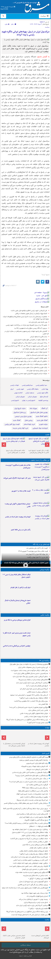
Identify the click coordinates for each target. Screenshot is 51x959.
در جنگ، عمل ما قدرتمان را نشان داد (37, 778)
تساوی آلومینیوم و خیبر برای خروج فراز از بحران (33, 881)
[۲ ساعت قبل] (37, 928)
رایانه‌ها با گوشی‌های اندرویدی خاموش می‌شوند (33, 760)
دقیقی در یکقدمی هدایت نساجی (38, 842)
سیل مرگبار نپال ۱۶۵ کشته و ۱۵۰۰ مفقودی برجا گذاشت (31, 701)
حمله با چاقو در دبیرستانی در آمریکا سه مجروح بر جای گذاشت (29, 838)
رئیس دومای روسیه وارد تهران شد (36, 370)
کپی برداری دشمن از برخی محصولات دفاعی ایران (33, 667)
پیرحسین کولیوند (43, 400)
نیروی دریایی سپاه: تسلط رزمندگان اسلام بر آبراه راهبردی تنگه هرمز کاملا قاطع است (26, 809)
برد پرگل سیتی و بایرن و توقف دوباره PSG (35, 788)
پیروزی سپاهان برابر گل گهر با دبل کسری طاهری (33, 884)
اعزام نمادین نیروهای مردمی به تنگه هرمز (17, 620)
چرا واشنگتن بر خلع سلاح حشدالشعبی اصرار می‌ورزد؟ (31, 775)
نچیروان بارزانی (20, 396)
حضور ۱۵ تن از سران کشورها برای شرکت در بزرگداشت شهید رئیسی (26, 325)
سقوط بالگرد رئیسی (32, 389)
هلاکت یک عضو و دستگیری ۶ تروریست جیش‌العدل (17, 466)
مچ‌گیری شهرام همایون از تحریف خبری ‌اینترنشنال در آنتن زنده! (28, 707)
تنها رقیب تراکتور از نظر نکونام (20, 587)
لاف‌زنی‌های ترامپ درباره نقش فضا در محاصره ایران (32, 814)
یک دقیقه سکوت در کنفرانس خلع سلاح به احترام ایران (30, 340)
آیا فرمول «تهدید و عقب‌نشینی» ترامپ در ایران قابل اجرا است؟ (28, 782)
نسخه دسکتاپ (25, 945)
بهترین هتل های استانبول (39, 412)
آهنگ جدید (16, 420)
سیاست (43, 16)
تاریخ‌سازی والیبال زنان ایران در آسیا (37, 686)
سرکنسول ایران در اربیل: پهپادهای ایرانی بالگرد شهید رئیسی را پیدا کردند (25, 33)
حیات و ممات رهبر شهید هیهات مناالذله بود (34, 893)
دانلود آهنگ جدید (42, 416)
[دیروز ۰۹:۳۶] (40, 533)
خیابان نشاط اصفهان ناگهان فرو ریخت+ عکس (17, 505)
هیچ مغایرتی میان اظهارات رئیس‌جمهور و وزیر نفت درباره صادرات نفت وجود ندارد (26, 889)
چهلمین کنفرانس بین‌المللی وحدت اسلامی (16, 645)
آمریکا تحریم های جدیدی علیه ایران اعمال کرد (34, 689)
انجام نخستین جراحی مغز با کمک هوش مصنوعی (14, 936)
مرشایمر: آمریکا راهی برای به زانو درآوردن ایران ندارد (32, 683)
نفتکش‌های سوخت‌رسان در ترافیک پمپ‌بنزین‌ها (33, 679)
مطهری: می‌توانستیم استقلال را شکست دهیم (34, 797)
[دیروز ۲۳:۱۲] (40, 578)
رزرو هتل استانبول (20, 412)
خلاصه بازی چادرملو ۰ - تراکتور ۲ (38, 908)
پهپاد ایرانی (45, 389)
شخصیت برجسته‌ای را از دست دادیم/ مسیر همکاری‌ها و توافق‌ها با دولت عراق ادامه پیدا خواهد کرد (26, 317)
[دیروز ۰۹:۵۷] (13, 736)
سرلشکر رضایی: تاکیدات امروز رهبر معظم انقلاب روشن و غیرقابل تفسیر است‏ (27, 804)
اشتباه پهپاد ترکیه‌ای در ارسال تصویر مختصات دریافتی (31, 313)
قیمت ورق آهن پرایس (12, 424)
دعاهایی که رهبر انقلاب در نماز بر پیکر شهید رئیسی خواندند (29, 361)
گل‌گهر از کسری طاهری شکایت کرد (37, 785)
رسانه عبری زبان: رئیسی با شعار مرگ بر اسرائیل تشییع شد (29, 343)
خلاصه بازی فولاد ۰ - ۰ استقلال (38, 826)
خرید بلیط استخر (29, 424)
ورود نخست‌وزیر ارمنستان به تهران (36, 355)
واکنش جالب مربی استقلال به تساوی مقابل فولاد (33, 791)
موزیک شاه (33, 408)
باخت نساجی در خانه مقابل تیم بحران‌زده (35, 875)
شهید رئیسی (20, 389)
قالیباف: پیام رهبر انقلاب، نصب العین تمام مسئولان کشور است (28, 866)
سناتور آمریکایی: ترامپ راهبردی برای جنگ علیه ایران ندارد (30, 676)
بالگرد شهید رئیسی (42, 393)
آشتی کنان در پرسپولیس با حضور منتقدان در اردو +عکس (30, 860)
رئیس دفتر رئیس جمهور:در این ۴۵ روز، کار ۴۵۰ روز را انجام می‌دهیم (26, 346)
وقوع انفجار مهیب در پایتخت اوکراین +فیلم (35, 835)
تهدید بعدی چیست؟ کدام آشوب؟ (37, 722)
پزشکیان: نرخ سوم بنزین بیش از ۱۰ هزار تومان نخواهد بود (30, 829)
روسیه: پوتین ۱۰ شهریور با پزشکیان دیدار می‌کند (33, 899)
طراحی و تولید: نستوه (25, 956)
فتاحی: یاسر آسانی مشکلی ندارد (38, 710)
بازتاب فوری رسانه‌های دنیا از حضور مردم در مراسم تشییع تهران (28, 367)
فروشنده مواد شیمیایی (40, 428)
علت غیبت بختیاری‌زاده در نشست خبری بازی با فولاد (32, 794)
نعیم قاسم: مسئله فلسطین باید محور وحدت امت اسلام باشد (29, 857)
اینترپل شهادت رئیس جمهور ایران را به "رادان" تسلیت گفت (29, 352)
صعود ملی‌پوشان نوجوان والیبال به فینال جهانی (17, 601)
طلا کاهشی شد (43, 704)
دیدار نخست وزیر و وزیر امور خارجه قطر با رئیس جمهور (16, 634)
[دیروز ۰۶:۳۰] (13, 928)
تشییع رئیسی (15, 400)
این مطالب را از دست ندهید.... (39, 460)
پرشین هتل (28, 420)
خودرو (47, 434)
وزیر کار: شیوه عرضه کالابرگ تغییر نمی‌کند (16, 478)
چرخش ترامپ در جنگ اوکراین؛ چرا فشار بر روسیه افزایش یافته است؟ (26, 823)
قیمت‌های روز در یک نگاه (41, 544)
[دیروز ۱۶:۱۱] (40, 495)
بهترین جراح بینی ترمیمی (23, 416)
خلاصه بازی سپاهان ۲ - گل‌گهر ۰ (38, 878)
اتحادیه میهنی (18, 393)
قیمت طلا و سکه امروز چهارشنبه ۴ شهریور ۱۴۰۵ (33, 551)
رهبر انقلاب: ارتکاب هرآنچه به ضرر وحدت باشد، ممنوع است (29, 670)
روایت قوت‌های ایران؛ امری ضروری (37, 763)
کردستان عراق (44, 396)
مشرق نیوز (32, 6)
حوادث (47, 727)
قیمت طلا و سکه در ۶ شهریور (20, 491)
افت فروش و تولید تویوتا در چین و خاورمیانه (34, 766)
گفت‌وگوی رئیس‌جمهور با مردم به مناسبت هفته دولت (31, 872)
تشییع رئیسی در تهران (28, 400)
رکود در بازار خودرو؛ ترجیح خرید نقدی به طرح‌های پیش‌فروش (38, 451)
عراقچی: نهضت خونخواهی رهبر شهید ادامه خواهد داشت (30, 863)
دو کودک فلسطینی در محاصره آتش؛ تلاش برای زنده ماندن (30, 772)
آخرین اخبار (45, 753)
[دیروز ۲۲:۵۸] (40, 591)
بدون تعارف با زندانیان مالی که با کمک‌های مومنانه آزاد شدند (29, 915)
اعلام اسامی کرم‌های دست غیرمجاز (37, 769)
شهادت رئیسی (14, 385)
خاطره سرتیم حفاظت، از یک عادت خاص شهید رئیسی (31, 364)
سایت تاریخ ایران (20, 408)
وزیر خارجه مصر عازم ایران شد (38, 322)
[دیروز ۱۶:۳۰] (40, 482)
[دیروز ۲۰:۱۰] (40, 469)
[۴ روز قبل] (37, 442)
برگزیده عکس (44, 615)
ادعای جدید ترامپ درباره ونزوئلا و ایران (36, 902)
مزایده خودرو (43, 424)
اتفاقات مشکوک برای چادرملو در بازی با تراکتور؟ (34, 698)
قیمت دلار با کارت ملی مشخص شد (37, 548)
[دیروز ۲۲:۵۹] (40, 624)
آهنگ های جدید (42, 420)
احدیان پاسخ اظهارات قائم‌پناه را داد (37, 896)
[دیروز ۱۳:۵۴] (40, 521)
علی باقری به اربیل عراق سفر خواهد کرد (35, 349)
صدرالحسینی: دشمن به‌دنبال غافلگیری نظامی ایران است (31, 673)
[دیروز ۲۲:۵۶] (40, 604)
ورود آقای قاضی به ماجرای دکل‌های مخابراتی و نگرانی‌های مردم (28, 757)
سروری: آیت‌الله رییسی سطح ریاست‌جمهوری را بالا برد (30, 328)
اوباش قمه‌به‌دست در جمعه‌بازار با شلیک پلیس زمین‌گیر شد (14, 744)
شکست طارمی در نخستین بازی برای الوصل (35, 869)
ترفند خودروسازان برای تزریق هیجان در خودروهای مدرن (15, 451)
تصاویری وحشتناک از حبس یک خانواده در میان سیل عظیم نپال (29, 664)
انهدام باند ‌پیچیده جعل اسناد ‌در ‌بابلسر (17, 516)
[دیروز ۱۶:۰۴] (40, 508)
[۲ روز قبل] (40, 637)
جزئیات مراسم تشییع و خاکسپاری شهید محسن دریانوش (30, 373)
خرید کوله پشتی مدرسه (20, 428)
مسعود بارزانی (30, 393)
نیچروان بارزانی (32, 396)
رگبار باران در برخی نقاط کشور (20, 529)
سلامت (47, 919)
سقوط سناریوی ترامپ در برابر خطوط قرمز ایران (33, 817)
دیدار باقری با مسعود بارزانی (38, 336)
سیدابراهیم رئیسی (27, 385)
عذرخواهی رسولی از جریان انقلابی (37, 692)
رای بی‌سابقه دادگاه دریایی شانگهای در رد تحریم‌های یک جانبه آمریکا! (27, 719)
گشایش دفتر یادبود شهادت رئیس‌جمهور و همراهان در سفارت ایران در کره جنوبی (26, 332)
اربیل (11, 389)
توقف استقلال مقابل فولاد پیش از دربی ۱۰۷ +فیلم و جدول (16, 576)
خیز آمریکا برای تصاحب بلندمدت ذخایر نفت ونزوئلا (32, 800)
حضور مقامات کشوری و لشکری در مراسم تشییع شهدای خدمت (28, 358)
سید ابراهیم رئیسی (41, 385)
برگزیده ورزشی (44, 569)
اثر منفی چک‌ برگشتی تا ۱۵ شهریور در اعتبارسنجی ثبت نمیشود (29, 695)
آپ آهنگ (44, 408)
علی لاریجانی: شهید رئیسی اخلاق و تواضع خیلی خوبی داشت (29, 310)
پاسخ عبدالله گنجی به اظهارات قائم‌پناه (36, 820)
